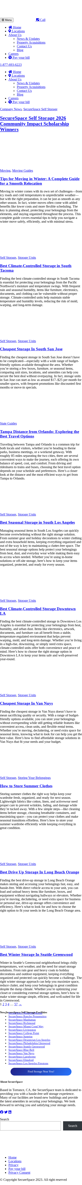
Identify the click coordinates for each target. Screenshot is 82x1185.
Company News (11, 109)
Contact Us (24, 46)
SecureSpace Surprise (20, 1036)
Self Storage (8, 257)
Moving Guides (22, 170)
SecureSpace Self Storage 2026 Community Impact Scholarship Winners (34, 123)
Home (16, 27)
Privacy (13, 1165)
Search (4, 1119)
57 (16, 1004)
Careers (13, 54)
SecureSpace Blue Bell (21, 1049)
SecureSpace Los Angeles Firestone (28, 1063)
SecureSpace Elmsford (21, 1060)
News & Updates (28, 38)
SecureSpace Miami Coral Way (26, 1026)
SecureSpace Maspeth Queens (25, 1013)
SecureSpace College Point (23, 1033)
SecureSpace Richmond (21, 1023)
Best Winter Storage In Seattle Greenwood (36, 954)
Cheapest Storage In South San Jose (31, 349)
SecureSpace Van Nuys (21, 1053)
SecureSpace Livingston (22, 1029)
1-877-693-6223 (11, 64)
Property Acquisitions (31, 42)
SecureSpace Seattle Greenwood (26, 1046)
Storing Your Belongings (34, 778)
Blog (20, 50)
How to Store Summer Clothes (26, 786)
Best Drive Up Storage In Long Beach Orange (39, 872)
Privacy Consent (19, 1172)
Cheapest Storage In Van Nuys (26, 703)
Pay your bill (21, 57)
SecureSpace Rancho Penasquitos (27, 1016)
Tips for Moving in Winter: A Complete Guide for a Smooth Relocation (39, 181)
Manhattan (29, 1019)
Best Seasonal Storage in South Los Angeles (37, 522)
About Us (14, 35)
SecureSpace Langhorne (22, 1056)
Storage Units (27, 257)
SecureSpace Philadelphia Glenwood (29, 1043)
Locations (18, 31)
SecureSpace (15, 1019)
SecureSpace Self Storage (40, 109)
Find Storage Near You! (41, 1071)
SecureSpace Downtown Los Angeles (29, 1039)
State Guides (8, 423)
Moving (5, 170)
